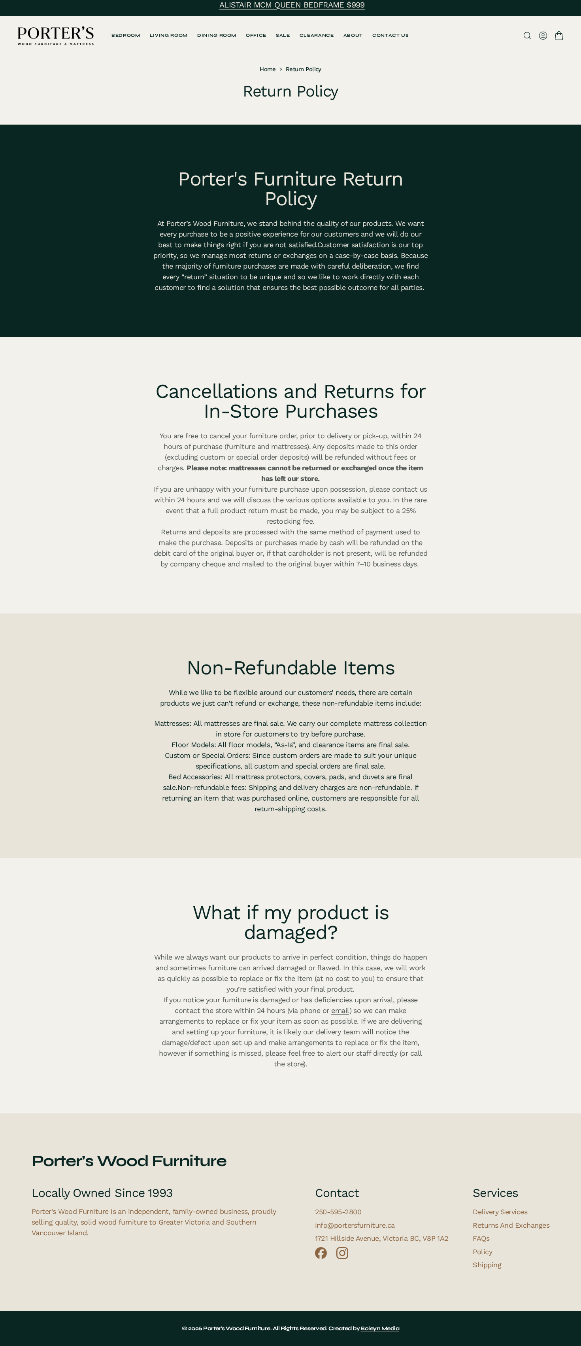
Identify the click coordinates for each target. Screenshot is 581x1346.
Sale (283, 35)
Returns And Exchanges (511, 1225)
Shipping (487, 1265)
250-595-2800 (338, 1212)
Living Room (169, 35)
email (340, 1010)
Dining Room (216, 35)
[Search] (527, 35)
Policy (482, 1252)
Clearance (317, 35)
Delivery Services (500, 1212)
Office (256, 35)
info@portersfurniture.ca (355, 1225)
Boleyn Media (379, 1328)
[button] (543, 35)
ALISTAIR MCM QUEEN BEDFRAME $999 (292, 4)
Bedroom (125, 35)
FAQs (481, 1238)
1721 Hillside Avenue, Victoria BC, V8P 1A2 (382, 1238)
